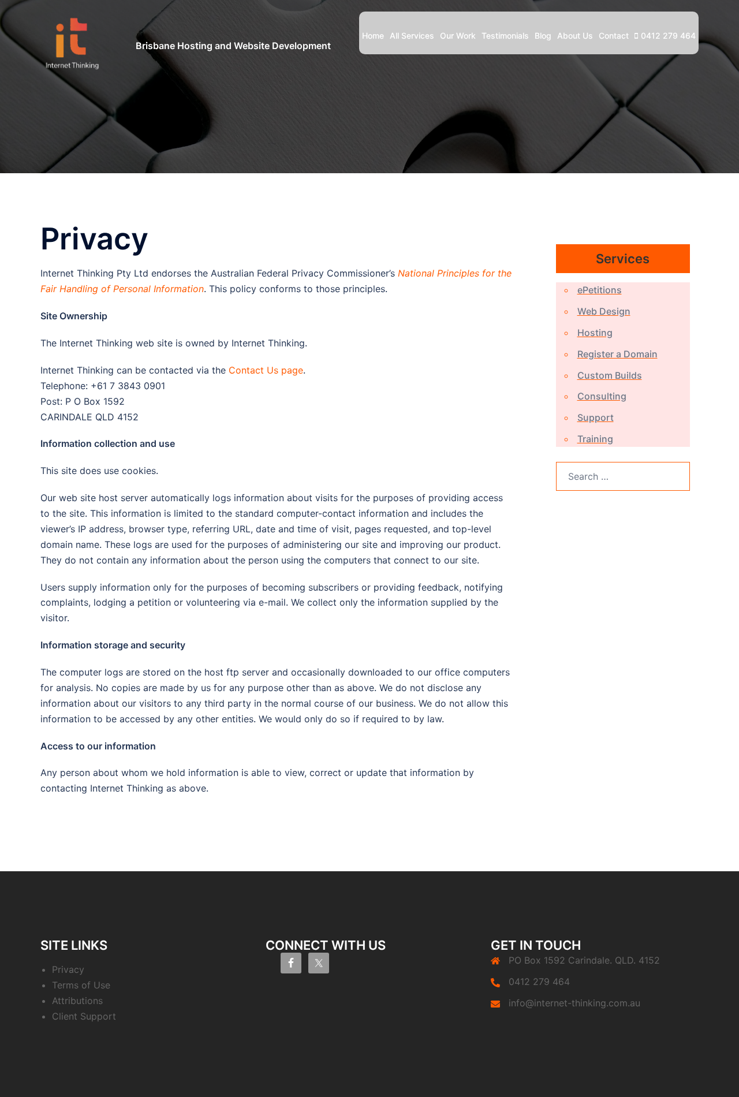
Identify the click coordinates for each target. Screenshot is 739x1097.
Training (595, 439)
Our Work (458, 35)
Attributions (77, 1000)
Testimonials (505, 35)
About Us (575, 35)
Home (373, 35)
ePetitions (599, 290)
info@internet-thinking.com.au (574, 1003)
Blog (543, 35)
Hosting (595, 332)
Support (595, 417)
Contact (614, 35)
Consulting (601, 396)
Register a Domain (617, 354)
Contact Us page (266, 370)
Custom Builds (609, 375)
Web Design (603, 311)
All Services (412, 35)
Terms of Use (81, 985)
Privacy (68, 969)
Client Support (84, 1016)
